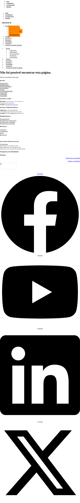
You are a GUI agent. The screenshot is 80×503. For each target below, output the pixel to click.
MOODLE (8, 6)
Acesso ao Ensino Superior (13, 45)
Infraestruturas (13, 52)
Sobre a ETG (4, 83)
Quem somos (13, 50)
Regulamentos (14, 34)
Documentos (13, 55)
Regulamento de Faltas (7, 123)
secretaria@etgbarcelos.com (14, 113)
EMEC (7, 1)
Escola (7, 26)
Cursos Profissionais (6, 91)
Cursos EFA (3, 96)
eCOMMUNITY (10, 3)
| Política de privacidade (72, 158)
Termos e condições (74, 161)
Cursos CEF (3, 92)
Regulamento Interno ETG (8, 120)
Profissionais (4, 144)
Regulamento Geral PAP (7, 122)
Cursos (2, 89)
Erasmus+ (3, 155)
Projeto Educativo (14, 54)
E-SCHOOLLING (10, 5)
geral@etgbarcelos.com (11, 104)
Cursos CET (3, 94)
